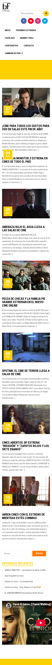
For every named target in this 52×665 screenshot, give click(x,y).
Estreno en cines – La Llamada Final (19, 581)
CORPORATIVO (11, 45)
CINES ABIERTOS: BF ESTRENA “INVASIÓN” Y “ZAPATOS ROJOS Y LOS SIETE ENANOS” (25, 446)
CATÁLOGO (10, 38)
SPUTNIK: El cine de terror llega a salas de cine (26, 372)
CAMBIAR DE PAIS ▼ (14, 53)
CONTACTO (29, 45)
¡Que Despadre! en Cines (14, 576)
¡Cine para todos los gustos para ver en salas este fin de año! (25, 127)
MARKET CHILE (27, 38)
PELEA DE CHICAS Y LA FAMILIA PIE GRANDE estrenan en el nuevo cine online (23, 302)
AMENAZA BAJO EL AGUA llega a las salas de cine (23, 228)
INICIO (7, 30)
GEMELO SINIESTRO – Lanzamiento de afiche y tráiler (25, 570)
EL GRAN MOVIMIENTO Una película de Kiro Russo (24, 593)
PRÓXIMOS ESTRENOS (26, 30)
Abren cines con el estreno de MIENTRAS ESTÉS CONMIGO (23, 516)
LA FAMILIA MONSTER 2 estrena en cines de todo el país (25, 160)
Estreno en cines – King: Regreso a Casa (20, 587)
